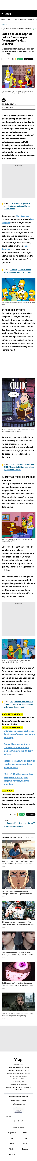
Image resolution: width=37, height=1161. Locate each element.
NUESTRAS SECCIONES (18, 1127)
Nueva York (23, 19)
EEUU (7, 826)
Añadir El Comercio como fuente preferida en (19, 28)
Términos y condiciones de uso (18, 1096)
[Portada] (18, 1063)
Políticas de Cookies (18, 1104)
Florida (3, 19)
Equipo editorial (18, 1064)
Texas (15, 19)
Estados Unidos (17, 826)
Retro (25, 1144)
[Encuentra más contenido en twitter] (8, 59)
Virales (11, 1149)
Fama (12, 1144)
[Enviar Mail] (3, 104)
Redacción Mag (10, 104)
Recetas (25, 1149)
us (12, 1138)
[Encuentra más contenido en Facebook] (4, 59)
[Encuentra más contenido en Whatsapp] (13, 59)
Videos (25, 1133)
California (9, 19)
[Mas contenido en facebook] (15, 1121)
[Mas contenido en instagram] (22, 1121)
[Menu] (3, 14)
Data (25, 1138)
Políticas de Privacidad (18, 1100)
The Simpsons (20, 823)
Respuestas (12, 1133)
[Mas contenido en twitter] (18, 1121)
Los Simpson (9, 823)
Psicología (31, 19)
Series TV (31, 823)
